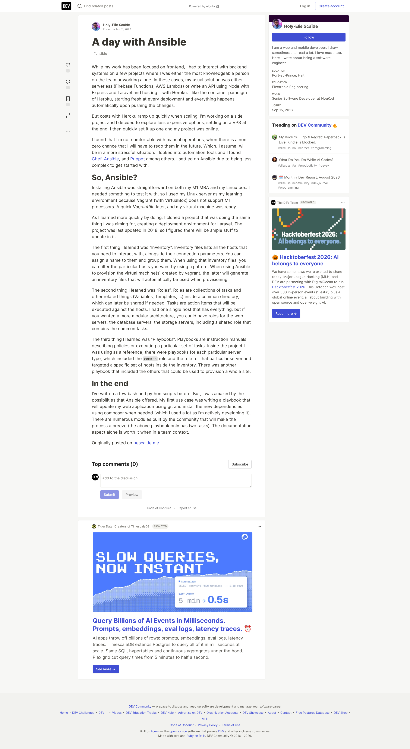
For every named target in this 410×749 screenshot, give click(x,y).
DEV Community (315, 125)
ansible (100, 53)
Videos (117, 712)
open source (178, 731)
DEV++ (103, 712)
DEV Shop (341, 712)
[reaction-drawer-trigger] (67, 67)
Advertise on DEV (190, 712)
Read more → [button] (286, 313)
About (272, 712)
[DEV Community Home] (66, 6)
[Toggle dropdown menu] (259, 526)
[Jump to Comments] (68, 84)
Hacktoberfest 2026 (288, 287)
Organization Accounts (222, 712)
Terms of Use (231, 725)
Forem (155, 731)
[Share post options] (68, 131)
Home (64, 712)
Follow (309, 37)
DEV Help (167, 712)
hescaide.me (146, 442)
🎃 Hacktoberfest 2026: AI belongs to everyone (305, 260)
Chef (96, 158)
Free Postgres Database (312, 712)
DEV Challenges (83, 712)
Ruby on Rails (195, 735)
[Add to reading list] (68, 101)
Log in (305, 6)
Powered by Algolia (202, 6)
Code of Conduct (159, 508)
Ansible (111, 158)
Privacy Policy (208, 725)
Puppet (137, 158)
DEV (221, 731)
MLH (205, 719)
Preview (132, 494)
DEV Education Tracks (141, 712)
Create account (331, 6)
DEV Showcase (253, 712)
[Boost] (68, 115)
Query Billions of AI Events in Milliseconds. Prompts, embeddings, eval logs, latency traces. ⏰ (172, 624)
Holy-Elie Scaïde (116, 25)
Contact (285, 712)
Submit (109, 494)
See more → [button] (105, 669)
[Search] (79, 6)
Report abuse (187, 508)
